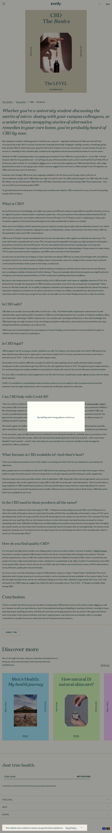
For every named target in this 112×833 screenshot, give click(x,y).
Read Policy (71, 827)
